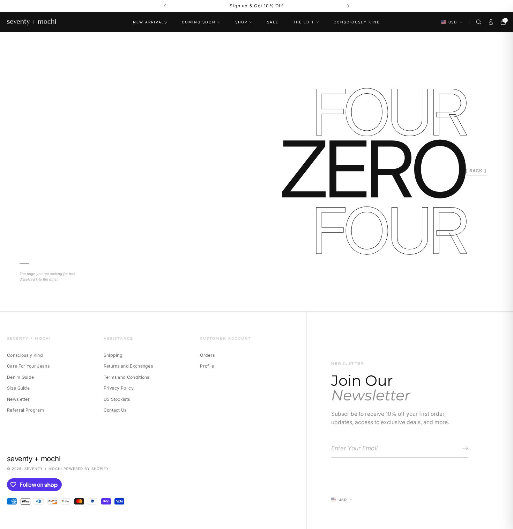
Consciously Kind (357, 22)
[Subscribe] (464, 448)
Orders (207, 355)
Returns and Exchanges (128, 366)
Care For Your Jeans (28, 366)
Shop (241, 22)
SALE (272, 22)
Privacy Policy (119, 388)
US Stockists (117, 399)
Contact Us (115, 410)
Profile (207, 366)
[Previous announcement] (165, 6)
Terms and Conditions (126, 377)
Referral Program (25, 410)
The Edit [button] (303, 22)
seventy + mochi (43, 468)
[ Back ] (476, 170)
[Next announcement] (348, 6)
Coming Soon (199, 22)
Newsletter (18, 399)
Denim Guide (20, 377)
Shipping (113, 355)
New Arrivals (150, 22)
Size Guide (18, 388)
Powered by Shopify (86, 468)
